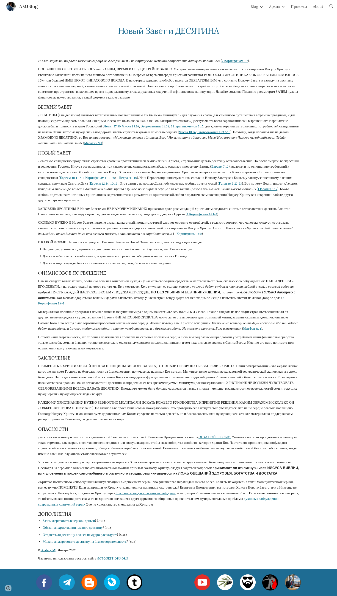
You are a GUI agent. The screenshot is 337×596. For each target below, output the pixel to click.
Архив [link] (274, 6)
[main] (168, 28)
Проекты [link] (299, 6)
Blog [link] (254, 6)
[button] (331, 6)
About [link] (318, 6)
